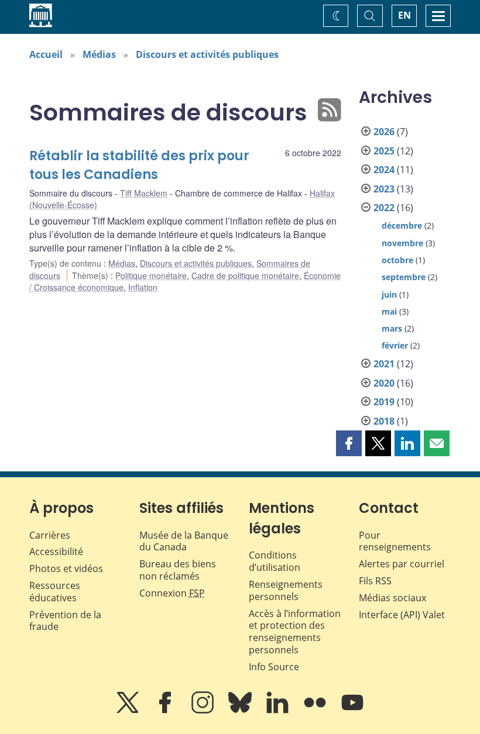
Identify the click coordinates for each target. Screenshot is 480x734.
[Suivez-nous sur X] (129, 710)
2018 (384, 421)
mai (389, 311)
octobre (397, 260)
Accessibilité (56, 551)
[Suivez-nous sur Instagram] (203, 710)
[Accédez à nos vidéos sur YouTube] (352, 710)
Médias (99, 54)
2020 (384, 383)
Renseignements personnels (286, 590)
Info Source (274, 666)
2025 (384, 150)
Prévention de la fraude (65, 620)
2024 (384, 169)
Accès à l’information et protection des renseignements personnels (295, 631)
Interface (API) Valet (402, 614)
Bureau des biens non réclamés (177, 570)
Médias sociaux (392, 597)
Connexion (172, 593)
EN (404, 15)
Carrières (49, 535)
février (395, 345)
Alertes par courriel (401, 563)
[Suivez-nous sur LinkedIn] (278, 710)
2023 (384, 188)
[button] (349, 443)
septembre (404, 276)
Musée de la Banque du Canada (183, 541)
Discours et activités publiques (207, 54)
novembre (402, 243)
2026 (384, 131)
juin (389, 294)
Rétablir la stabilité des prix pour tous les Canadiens (139, 165)
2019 (384, 401)
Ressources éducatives (54, 591)
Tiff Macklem (143, 193)
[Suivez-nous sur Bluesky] (241, 710)
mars (392, 328)
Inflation (142, 287)
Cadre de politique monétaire (245, 275)
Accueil (46, 54)
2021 (384, 363)
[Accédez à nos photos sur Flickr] (316, 710)
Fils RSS (375, 580)
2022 (384, 207)
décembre (402, 225)
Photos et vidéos (66, 568)
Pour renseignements (395, 541)
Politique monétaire (151, 275)
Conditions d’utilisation (274, 561)
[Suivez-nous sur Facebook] (166, 710)
